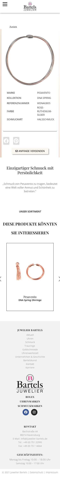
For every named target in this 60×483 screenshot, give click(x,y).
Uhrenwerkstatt (30, 353)
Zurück (13, 27)
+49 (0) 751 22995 (32, 442)
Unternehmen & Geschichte (30, 356)
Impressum (52, 472)
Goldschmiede (30, 349)
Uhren (30, 338)
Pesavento (30, 297)
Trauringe (30, 345)
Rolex (30, 397)
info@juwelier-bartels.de (34, 438)
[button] (6, 141)
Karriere (30, 367)
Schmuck (30, 342)
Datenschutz (36, 472)
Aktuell (30, 334)
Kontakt (30, 364)
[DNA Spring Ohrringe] (30, 271)
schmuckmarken (30, 406)
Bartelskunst (30, 360)
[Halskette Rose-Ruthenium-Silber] (30, 60)
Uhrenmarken (30, 401)
